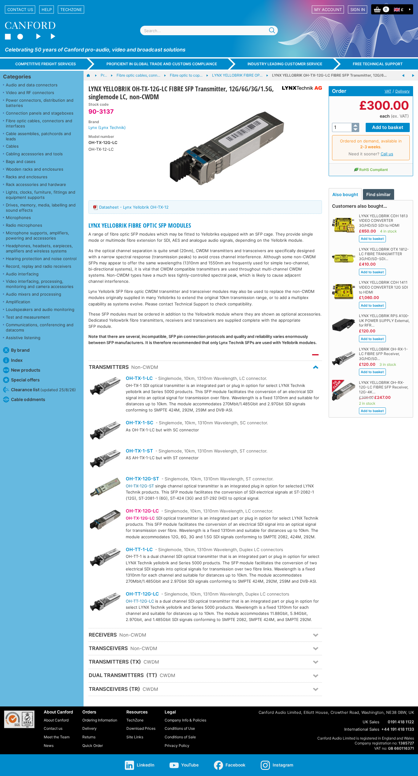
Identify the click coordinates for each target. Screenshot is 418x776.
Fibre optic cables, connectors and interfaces (39, 123)
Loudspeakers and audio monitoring (40, 309)
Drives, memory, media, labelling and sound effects (41, 208)
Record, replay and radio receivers (38, 266)
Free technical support (378, 64)
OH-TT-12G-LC (142, 594)
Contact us (20, 9)
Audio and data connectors (32, 84)
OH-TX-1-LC (139, 378)
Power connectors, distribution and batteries (39, 103)
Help (47, 9)
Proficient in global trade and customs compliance (161, 64)
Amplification (18, 301)
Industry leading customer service (285, 64)
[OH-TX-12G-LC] (105, 520)
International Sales (361, 729)
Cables (12, 146)
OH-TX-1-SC (139, 423)
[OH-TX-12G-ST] (105, 488)
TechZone (71, 9)
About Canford (56, 720)
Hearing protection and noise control (41, 258)
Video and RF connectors (30, 92)
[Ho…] (91, 76)
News (49, 745)
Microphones (18, 217)
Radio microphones (24, 225)
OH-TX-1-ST (139, 451)
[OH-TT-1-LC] (105, 558)
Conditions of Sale (180, 737)
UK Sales (371, 721)
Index (17, 360)
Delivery (402, 91)
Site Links (134, 737)
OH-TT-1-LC (139, 549)
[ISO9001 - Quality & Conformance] (19, 719)
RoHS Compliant (373, 169)
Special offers (25, 379)
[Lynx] (300, 88)
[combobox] (209, 30)
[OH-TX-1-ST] (105, 459)
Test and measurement (28, 317)
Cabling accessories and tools (34, 153)
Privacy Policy (177, 745)
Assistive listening (23, 337)
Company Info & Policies (185, 720)
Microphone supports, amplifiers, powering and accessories (37, 235)
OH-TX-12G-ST (142, 479)
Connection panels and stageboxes (39, 113)
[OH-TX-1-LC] (105, 386)
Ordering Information (99, 720)
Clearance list (43, 389)
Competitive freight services (45, 64)
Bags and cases (20, 161)
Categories (17, 77)
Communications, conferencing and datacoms (39, 327)
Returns (88, 737)
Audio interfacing (22, 273)
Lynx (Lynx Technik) (107, 127)
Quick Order (92, 745)
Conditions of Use (180, 728)
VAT (388, 91)
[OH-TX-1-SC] (105, 431)
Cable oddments (28, 399)
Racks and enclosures (26, 176)
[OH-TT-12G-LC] (105, 602)
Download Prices (140, 728)
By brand (20, 350)
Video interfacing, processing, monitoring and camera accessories (39, 284)
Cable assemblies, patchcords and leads (38, 136)
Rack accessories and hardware (36, 184)
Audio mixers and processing (33, 294)
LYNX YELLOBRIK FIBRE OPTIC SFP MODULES (139, 225)
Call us (387, 153)
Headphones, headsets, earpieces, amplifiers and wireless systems (39, 248)
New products (25, 370)
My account (328, 9)
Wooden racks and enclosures (34, 169)
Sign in (357, 9)
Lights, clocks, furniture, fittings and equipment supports (40, 195)
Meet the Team (56, 737)
